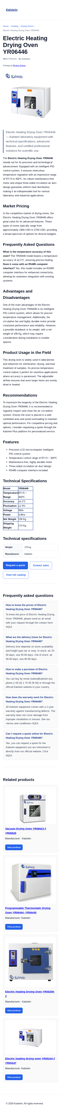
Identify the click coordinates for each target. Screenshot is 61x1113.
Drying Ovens (19, 65)
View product (14, 847)
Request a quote (15, 565)
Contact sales (41, 565)
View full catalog (16, 574)
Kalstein (11, 9)
